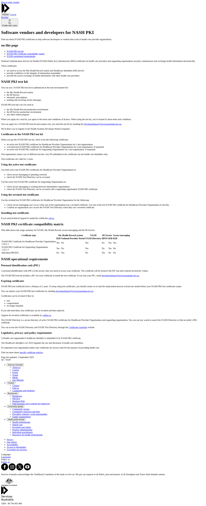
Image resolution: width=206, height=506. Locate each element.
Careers (15, 370)
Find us (15, 388)
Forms (15, 372)
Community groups (15, 406)
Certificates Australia (78, 327)
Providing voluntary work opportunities (29, 414)
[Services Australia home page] (5, 12)
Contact (11, 383)
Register (4, 17)
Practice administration (22, 430)
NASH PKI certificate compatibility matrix (26, 54)
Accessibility (12, 444)
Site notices (12, 442)
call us (51, 218)
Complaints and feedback (23, 390)
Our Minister (18, 380)
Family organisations (21, 417)
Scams (15, 375)
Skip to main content (10, 2)
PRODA (16, 398)
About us (16, 367)
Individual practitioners (22, 432)
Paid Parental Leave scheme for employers (31, 403)
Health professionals (16, 419)
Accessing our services (17, 449)
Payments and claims (21, 427)
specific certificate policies (31, 352)
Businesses (12, 393)
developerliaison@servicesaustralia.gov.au (102, 124)
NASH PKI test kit (15, 51)
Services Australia (15, 365)
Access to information (16, 447)
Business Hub (18, 401)
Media (15, 377)
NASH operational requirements (21, 56)
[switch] (9, 23)
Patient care (17, 425)
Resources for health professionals (27, 435)
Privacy (10, 439)
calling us (47, 315)
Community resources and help (26, 411)
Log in (13, 14)
